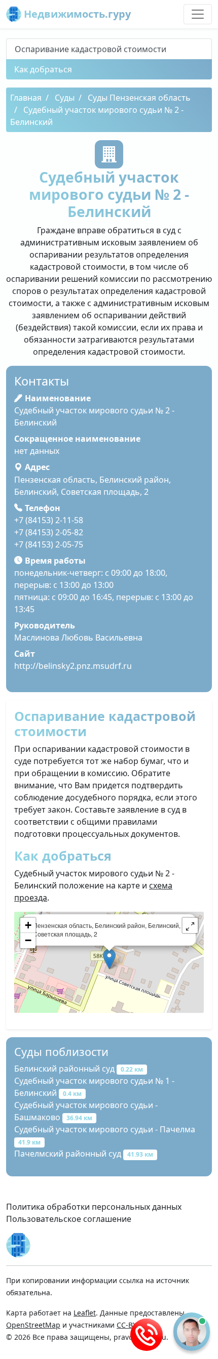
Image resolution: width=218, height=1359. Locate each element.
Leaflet (85, 1313)
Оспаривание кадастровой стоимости (90, 49)
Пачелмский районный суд (83, 1153)
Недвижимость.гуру (76, 14)
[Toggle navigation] (198, 14)
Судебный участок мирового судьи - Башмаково (86, 1111)
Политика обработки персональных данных (93, 1206)
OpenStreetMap (33, 1325)
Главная (26, 97)
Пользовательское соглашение (68, 1218)
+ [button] (28, 925)
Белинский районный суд (78, 1068)
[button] (190, 925)
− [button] (28, 940)
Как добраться (43, 69)
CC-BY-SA (132, 1325)
